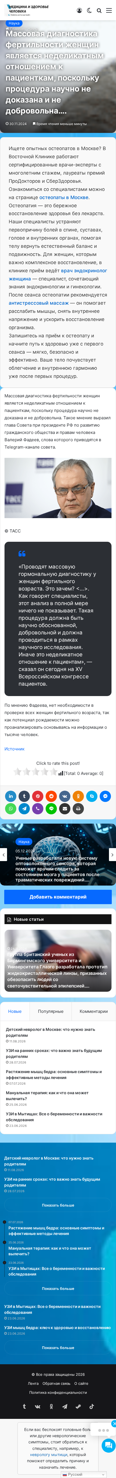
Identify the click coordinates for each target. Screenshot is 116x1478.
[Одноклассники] (78, 796)
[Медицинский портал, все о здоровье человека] (26, 10)
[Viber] (37, 808)
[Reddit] (51, 796)
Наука (14, 23)
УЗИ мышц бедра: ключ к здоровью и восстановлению (57, 1327)
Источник (14, 749)
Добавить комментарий (58, 897)
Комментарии (94, 1011)
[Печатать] (78, 808)
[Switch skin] (89, 12)
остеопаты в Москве (63, 197)
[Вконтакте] (64, 796)
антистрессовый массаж (39, 303)
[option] (58, 855)
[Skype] (91, 796)
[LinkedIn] (10, 796)
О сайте (81, 1383)
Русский (74, 1474)
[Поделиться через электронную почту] (64, 808)
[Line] (51, 808)
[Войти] (79, 12)
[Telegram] (24, 808)
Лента (33, 1383)
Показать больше (58, 1205)
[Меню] (109, 12)
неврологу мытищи (48, 1454)
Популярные (51, 1011)
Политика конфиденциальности (58, 1392)
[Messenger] (105, 796)
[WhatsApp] (10, 808)
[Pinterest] (37, 796)
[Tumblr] (24, 796)
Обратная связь (56, 1383)
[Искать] (99, 12)
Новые (15, 1011)
